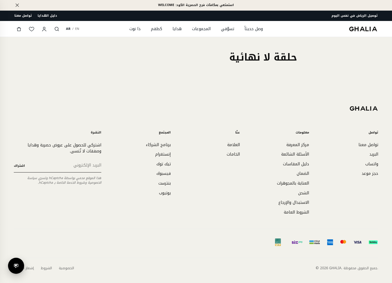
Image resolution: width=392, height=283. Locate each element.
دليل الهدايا (47, 16)
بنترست (164, 183)
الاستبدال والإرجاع (293, 202)
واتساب (371, 164)
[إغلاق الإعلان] (17, 5)
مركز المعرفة (297, 145)
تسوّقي (227, 29)
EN (77, 29)
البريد (373, 154)
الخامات (233, 154)
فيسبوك (163, 173)
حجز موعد (370, 173)
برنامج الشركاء (158, 145)
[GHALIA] (363, 29)
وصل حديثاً (253, 29)
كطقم (156, 29)
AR (68, 29)
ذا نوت (135, 29)
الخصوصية (66, 268)
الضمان (303, 173)
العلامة (233, 145)
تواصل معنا (23, 16)
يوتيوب (165, 193)
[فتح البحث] (56, 29)
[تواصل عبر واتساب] (16, 266)
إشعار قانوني (24, 268)
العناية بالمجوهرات (293, 183)
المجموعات (201, 29)
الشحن (303, 193)
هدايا (177, 29)
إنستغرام (163, 154)
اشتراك (19, 166)
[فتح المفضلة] (31, 29)
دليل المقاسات (296, 164)
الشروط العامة (296, 212)
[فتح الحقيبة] (19, 29)
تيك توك (163, 164)
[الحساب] (44, 29)
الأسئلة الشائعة (295, 154)
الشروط (46, 268)
